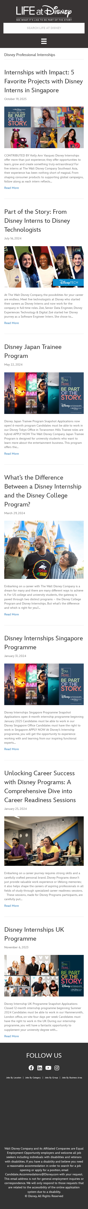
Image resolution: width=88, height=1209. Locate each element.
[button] (31, 1067)
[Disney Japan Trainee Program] (44, 393)
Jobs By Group (51, 1077)
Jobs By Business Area (72, 1077)
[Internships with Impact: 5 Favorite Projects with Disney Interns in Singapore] (44, 127)
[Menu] (44, 41)
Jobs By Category (33, 1077)
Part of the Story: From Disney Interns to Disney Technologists (37, 221)
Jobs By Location (13, 1077)
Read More (11, 188)
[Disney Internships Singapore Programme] (44, 684)
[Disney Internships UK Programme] (44, 975)
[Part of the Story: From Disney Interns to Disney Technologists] (44, 266)
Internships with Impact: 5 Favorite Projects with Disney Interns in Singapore (43, 81)
